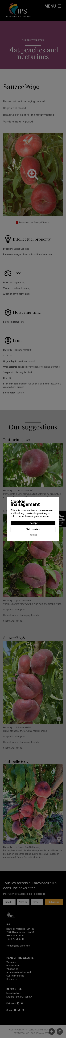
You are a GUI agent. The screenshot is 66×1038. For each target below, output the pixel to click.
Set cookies (33, 529)
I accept (33, 523)
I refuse (33, 534)
